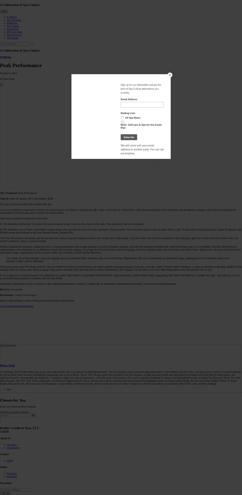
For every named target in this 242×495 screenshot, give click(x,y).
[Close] (169, 75)
